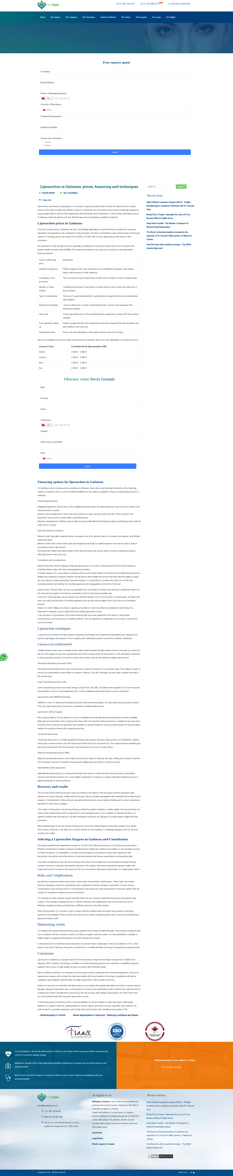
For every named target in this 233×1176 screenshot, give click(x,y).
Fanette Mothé (48, 193)
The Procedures (88, 17)
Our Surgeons (71, 17)
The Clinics (125, 17)
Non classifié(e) (71, 193)
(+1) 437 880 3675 (151, 4)
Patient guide (141, 17)
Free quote (156, 17)
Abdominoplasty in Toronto (52, 1015)
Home (42, 17)
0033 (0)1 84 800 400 (180, 4)
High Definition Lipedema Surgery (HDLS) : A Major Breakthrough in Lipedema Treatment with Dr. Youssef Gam (170, 206)
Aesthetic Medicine (108, 17)
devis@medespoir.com (48, 1105)
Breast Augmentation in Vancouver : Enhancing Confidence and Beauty (107, 1015)
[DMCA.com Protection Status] (160, 1155)
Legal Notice (97, 1138)
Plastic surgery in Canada (103, 1144)
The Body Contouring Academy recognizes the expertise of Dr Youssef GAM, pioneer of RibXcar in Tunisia (169, 236)
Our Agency (55, 17)
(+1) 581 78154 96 (127, 4)
